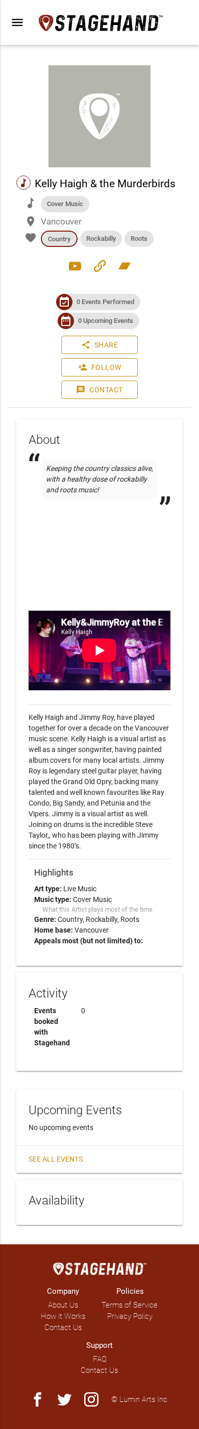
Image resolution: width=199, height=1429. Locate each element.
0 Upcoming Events (105, 320)
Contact (99, 389)
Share (99, 344)
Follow (99, 367)
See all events (56, 1159)
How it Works (63, 1316)
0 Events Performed (105, 302)
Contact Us (63, 1327)
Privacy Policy (130, 1316)
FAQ (100, 1359)
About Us (63, 1305)
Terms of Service (130, 1305)
